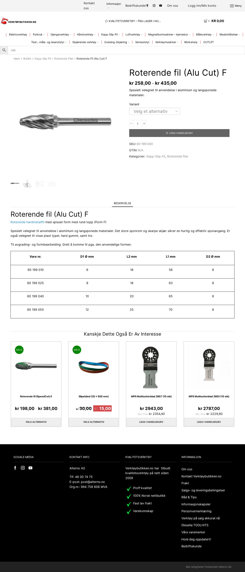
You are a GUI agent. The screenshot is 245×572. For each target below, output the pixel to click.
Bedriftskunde (191, 546)
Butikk (27, 58)
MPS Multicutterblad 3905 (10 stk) (209, 396)
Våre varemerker (193, 532)
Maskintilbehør (229, 34)
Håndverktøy (85, 34)
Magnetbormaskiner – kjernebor (168, 34)
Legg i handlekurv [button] (151, 421)
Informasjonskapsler (196, 504)
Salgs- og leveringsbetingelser (203, 490)
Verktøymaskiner (165, 42)
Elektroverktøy (18, 34)
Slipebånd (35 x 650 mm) (94, 396)
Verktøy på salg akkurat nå (200, 518)
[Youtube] (160, 5)
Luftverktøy (133, 34)
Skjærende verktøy (84, 42)
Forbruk (37, 34)
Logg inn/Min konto (202, 5)
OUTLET (208, 42)
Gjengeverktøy (60, 34)
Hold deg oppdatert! (196, 539)
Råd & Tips (189, 497)
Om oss (172, 5)
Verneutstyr (142, 42)
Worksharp (191, 42)
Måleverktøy (204, 34)
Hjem (17, 58)
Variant (134, 104)
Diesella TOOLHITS (194, 525)
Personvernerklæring (196, 511)
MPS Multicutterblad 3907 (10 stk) (151, 396)
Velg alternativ (36, 421)
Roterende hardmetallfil (27, 222)
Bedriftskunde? (136, 5)
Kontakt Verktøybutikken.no (201, 476)
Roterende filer (63, 58)
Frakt (185, 483)
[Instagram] (154, 5)
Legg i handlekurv (181, 133)
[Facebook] (147, 5)
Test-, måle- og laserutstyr (47, 42)
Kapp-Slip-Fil (109, 34)
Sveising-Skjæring (115, 42)
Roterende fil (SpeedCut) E (36, 396)
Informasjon (113, 3)
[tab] (122, 203)
